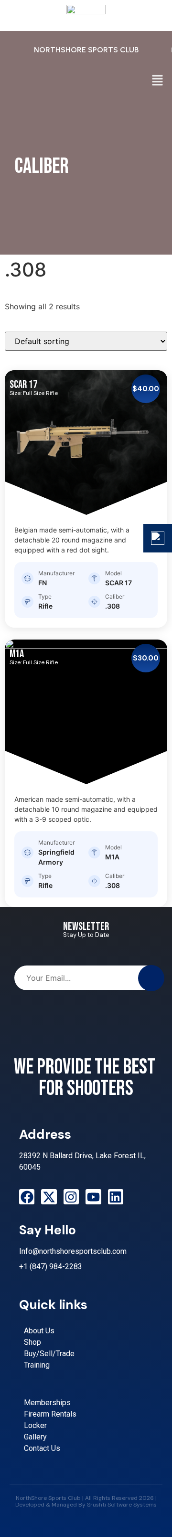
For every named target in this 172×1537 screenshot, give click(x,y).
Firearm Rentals (50, 1414)
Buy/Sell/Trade (49, 1353)
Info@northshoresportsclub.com (73, 1251)
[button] (157, 80)
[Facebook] (26, 1196)
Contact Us (42, 1448)
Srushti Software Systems (122, 1504)
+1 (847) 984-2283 (50, 1266)
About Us (39, 1330)
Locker (35, 1425)
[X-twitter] (48, 1196)
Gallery (35, 1436)
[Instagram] (71, 1196)
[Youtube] (93, 1196)
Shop (32, 1342)
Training (37, 1365)
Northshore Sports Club (86, 49)
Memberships (47, 1402)
